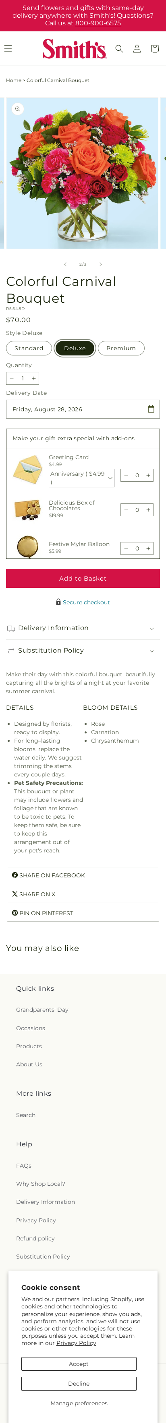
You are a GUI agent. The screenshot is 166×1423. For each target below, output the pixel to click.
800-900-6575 (98, 23)
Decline (78, 1383)
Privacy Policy (76, 1343)
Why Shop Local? (40, 1183)
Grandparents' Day (42, 1009)
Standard (29, 348)
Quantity (19, 365)
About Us (29, 1064)
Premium (121, 348)
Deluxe (75, 348)
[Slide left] (65, 264)
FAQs (23, 1165)
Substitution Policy (43, 1256)
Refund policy (35, 1238)
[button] (119, 48)
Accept (79, 1364)
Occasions (30, 1028)
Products (29, 1046)
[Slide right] (101, 264)
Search (25, 1115)
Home (13, 80)
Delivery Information (45, 1201)
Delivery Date (26, 392)
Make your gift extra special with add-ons (73, 438)
